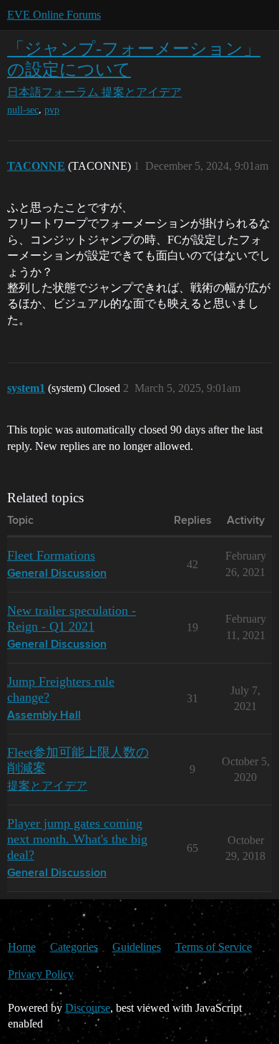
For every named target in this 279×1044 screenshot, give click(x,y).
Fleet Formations (51, 555)
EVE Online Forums (54, 15)
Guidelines (136, 947)
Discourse (87, 1008)
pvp (51, 110)
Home (22, 947)
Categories (74, 947)
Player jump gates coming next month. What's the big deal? (77, 839)
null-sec (23, 110)
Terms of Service (213, 947)
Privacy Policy (41, 974)
